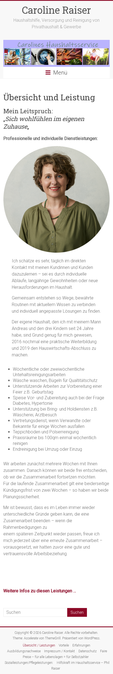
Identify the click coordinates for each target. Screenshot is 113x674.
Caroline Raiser (56, 9)
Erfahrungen (81, 645)
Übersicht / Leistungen (39, 645)
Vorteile (64, 645)
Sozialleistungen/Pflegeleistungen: (29, 663)
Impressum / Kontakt (59, 651)
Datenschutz (87, 651)
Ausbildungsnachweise (24, 651)
